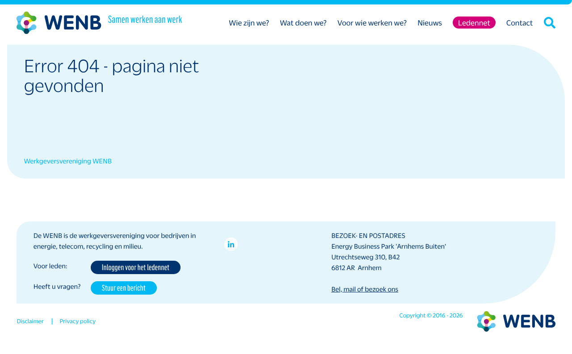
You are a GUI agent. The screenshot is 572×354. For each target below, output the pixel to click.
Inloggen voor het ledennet (135, 267)
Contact (519, 22)
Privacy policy (77, 321)
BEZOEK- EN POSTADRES (368, 235)
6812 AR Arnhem (356, 267)
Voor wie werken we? (372, 22)
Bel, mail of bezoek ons (364, 289)
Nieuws (429, 22)
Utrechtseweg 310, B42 (365, 257)
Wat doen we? (303, 22)
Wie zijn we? (249, 22)
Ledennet (474, 22)
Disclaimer (30, 321)
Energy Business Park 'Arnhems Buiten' (388, 246)
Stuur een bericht (124, 287)
